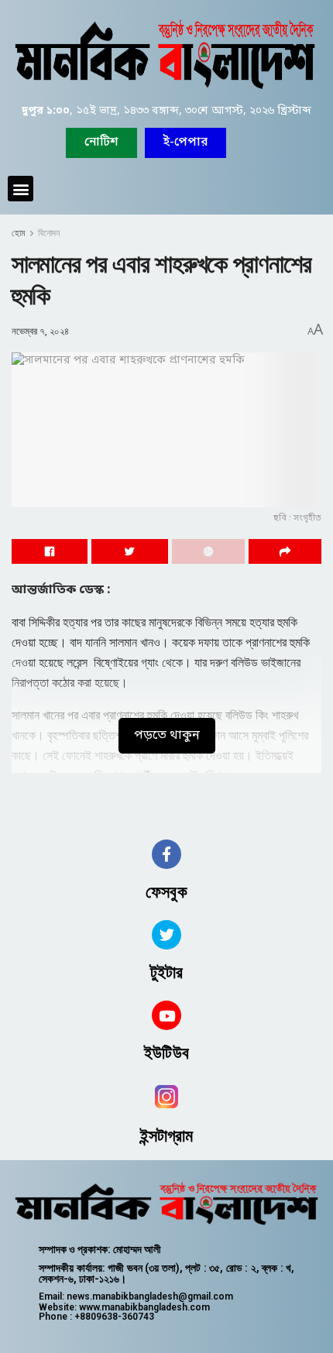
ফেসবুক (166, 891)
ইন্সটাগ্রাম (167, 1135)
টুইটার (166, 972)
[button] (185, 143)
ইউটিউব (166, 1053)
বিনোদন (49, 233)
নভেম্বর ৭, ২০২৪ (40, 331)
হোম (19, 233)
